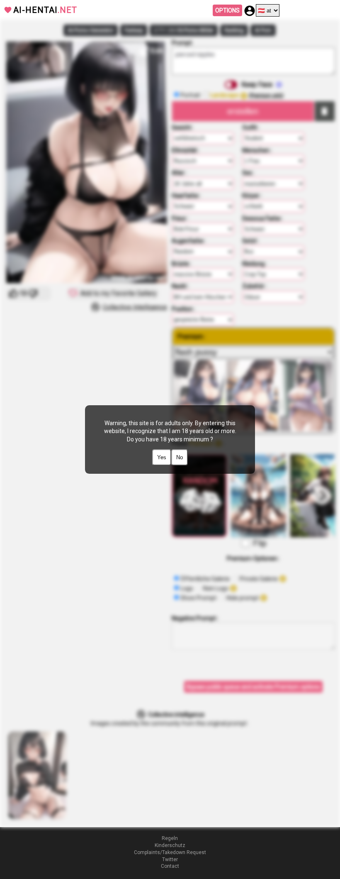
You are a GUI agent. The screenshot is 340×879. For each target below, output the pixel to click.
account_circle (249, 11)
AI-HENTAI (45, 10)
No (179, 457)
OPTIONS (227, 10)
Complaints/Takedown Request (170, 852)
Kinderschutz (170, 845)
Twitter (170, 859)
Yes (161, 457)
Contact (170, 866)
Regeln (170, 838)
